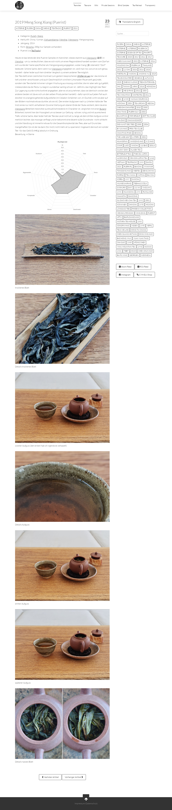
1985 (129, 242)
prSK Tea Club (135, 129)
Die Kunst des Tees (126, 124)
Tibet (126, 251)
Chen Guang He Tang (127, 234)
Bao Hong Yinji (124, 238)
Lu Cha (127, 70)
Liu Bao (144, 145)
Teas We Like (123, 230)
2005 (145, 107)
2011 (147, 95)
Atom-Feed (126, 266)
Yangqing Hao (136, 141)
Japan (134, 86)
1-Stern (135, 137)
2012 (138, 91)
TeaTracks (56, 28)
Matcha (141, 175)
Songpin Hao (123, 226)
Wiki (96, 5)
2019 (75, 28)
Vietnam (121, 162)
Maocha (132, 74)
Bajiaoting (122, 116)
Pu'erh (30, 28)
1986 (139, 221)
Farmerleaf (135, 116)
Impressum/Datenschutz (86, 803)
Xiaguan (146, 188)
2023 (148, 70)
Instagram (126, 274)
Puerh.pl (128, 167)
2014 (141, 70)
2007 (119, 91)
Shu (119, 86)
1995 (142, 226)
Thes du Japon (141, 154)
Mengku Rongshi (125, 213)
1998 (119, 192)
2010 (138, 107)
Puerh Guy (134, 112)
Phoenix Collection (141, 209)
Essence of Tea (135, 53)
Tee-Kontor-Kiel (147, 82)
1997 (127, 179)
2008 (119, 99)
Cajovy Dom (122, 150)
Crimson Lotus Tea (138, 158)
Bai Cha (150, 175)
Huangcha (129, 192)
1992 (141, 200)
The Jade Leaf (123, 137)
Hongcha (151, 86)
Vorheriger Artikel (73, 777)
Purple (120, 175)
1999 (141, 162)
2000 (139, 124)
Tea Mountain (123, 95)
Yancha (134, 145)
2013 (142, 86)
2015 (154, 74)
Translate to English (131, 21)
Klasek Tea (136, 150)
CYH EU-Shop (145, 274)
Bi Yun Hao (122, 129)
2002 (144, 137)
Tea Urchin (140, 103)
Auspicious (122, 158)
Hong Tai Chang (138, 230)
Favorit (147, 53)
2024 (134, 70)
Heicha (150, 103)
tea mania (130, 175)
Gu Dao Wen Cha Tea (126, 200)
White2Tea (138, 95)
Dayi (130, 188)
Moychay (121, 103)
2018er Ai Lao (83, 76)
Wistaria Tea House (126, 221)
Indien (135, 226)
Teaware (87, 5)
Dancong (132, 196)
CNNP (119, 145)
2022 (135, 61)
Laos (126, 145)
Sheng (46, 28)
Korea (120, 179)
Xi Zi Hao (150, 141)
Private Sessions (107, 5)
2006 (145, 91)
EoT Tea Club (149, 116)
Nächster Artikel (51, 777)
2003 (143, 112)
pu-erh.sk (142, 48)
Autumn (148, 78)
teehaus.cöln (140, 183)
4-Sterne (20, 28)
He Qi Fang (128, 91)
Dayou (149, 162)
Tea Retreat (137, 5)
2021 (119, 70)
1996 (138, 192)
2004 (146, 124)
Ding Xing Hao (146, 234)
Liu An (137, 188)
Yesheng (138, 78)
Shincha (133, 205)
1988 (119, 251)
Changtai (121, 196)
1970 (141, 205)
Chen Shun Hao (145, 251)
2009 (130, 103)
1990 (126, 99)
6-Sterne (132, 48)
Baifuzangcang (131, 217)
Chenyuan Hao (124, 61)
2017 (150, 57)
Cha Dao (121, 120)
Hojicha (150, 205)
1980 (152, 158)
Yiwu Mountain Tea (126, 247)
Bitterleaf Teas (124, 154)
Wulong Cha (123, 65)
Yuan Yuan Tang (141, 238)
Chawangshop (134, 120)
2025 (119, 82)
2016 (143, 57)
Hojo (133, 251)
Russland (147, 192)
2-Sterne (144, 61)
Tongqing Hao (124, 171)
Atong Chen (139, 242)
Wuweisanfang (124, 183)
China (38, 28)
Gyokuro (121, 188)
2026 (119, 167)
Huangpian (122, 141)
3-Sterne (121, 53)
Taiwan (126, 86)
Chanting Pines (124, 133)
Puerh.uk (135, 65)
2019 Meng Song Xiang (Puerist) (40, 22)
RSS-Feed (143, 266)
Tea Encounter (124, 78)
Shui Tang (121, 112)
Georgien (134, 255)
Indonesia (146, 255)
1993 (140, 247)
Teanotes (77, 5)
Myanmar (148, 167)
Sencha (137, 133)
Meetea (136, 171)
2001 (147, 200)
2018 (153, 61)
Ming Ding (141, 213)
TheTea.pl (121, 74)
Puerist (67, 28)
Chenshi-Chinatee (125, 107)
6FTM (119, 217)
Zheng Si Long (130, 82)
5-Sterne (121, 48)
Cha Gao (121, 242)
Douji (152, 145)
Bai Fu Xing (122, 255)
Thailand (147, 65)
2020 (130, 57)
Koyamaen (122, 205)
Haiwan (148, 247)
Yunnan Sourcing (139, 99)
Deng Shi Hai (148, 171)
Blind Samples (123, 5)
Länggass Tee (123, 209)
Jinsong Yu (144, 74)
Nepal (149, 226)
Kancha (135, 179)
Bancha (138, 167)
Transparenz (150, 5)
